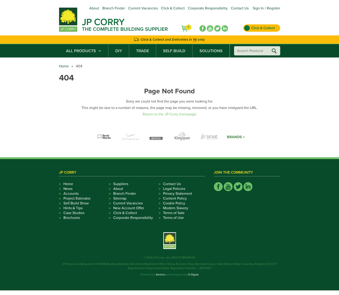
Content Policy (175, 198)
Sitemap (119, 198)
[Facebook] (202, 28)
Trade (142, 50)
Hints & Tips (73, 208)
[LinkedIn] (225, 28)
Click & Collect (173, 8)
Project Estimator (77, 198)
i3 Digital (193, 274)
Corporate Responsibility (208, 8)
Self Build (174, 50)
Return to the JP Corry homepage (169, 114)
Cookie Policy (174, 203)
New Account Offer (128, 208)
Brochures (71, 217)
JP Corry (103, 22)
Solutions (211, 50)
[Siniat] (209, 137)
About (94, 8)
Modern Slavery (175, 208)
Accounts (71, 193)
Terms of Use (173, 217)
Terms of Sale (173, 213)
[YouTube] (210, 28)
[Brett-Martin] (104, 137)
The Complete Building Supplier (125, 29)
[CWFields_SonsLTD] (130, 137)
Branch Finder (113, 8)
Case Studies (73, 213)
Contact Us (240, 8)
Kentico (160, 274)
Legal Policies (174, 188)
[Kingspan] (183, 137)
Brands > (236, 137)
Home (64, 66)
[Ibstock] (157, 137)
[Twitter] (217, 28)
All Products (81, 50)
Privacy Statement (177, 193)
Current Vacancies (143, 8)
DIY (118, 50)
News (67, 188)
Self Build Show (76, 203)
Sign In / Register (266, 8)
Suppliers (120, 184)
